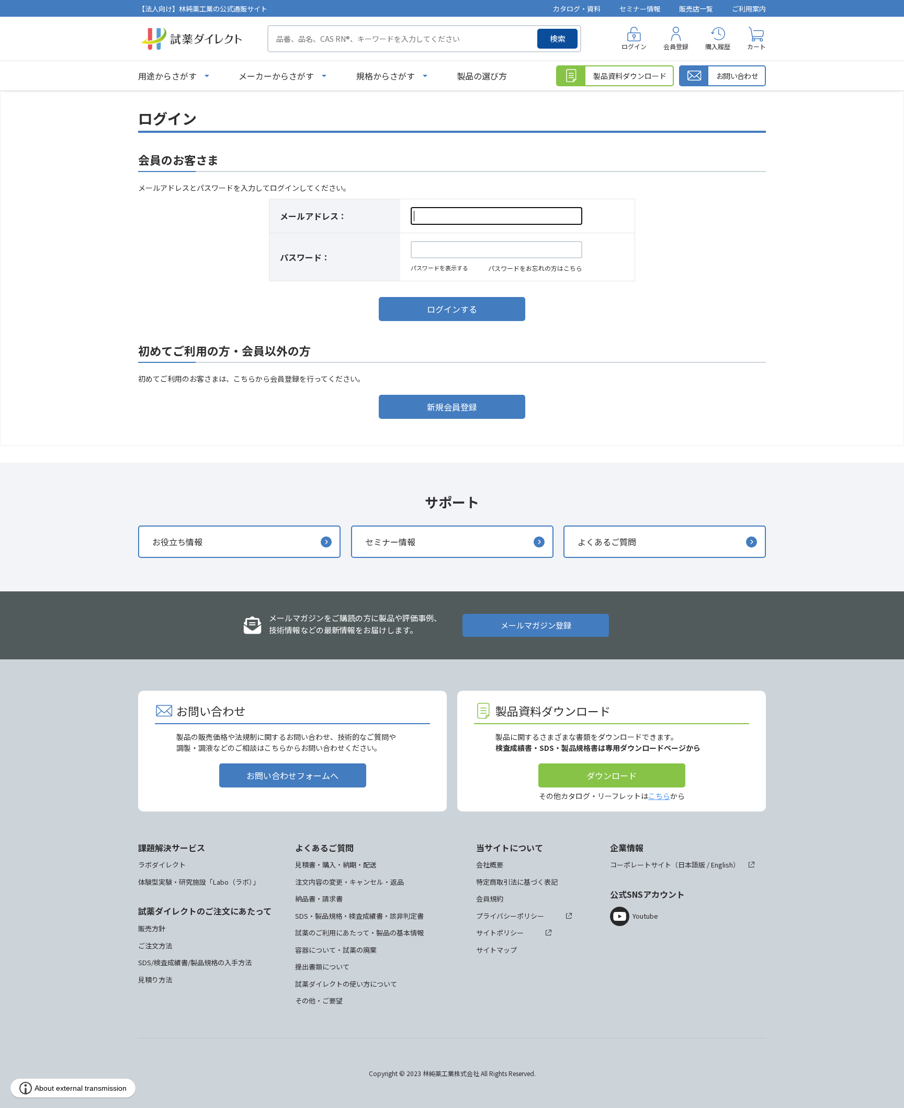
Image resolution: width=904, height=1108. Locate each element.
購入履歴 (717, 46)
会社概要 (489, 865)
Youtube (645, 916)
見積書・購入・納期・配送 (336, 865)
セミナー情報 (639, 9)
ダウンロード (611, 775)
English (722, 865)
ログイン (634, 46)
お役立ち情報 (177, 541)
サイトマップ (496, 950)
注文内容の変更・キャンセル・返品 (349, 882)
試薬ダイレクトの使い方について (346, 984)
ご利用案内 (749, 9)
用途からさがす (167, 76)
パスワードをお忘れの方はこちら (535, 268)
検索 (558, 38)
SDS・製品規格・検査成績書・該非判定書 (359, 916)
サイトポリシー (500, 933)
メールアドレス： (313, 216)
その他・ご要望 (319, 1001)
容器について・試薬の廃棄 (336, 950)
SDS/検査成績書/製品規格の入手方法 (195, 962)
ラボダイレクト (162, 865)
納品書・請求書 (319, 899)
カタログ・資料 (577, 9)
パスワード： (305, 257)
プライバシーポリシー (510, 916)
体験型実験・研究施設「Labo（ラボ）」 (198, 882)
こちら (659, 796)
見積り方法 (155, 980)
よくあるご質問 (607, 541)
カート (756, 46)
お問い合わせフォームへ (292, 775)
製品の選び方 (482, 76)
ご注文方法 (155, 946)
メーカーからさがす (276, 76)
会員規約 (489, 899)
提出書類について (322, 967)
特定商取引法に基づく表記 (517, 882)
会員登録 (675, 46)
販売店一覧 (696, 9)
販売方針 (151, 928)
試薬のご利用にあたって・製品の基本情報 (359, 933)
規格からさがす (385, 76)
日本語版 (691, 865)
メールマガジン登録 (536, 625)
